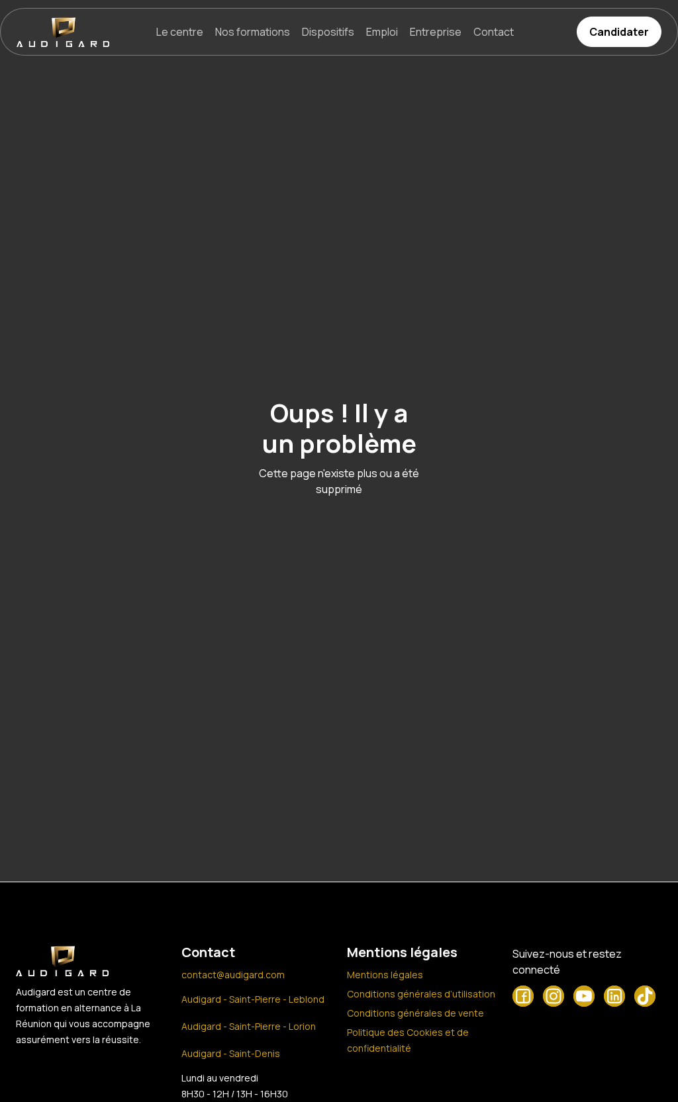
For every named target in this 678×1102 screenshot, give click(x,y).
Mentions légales (385, 974)
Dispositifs (328, 31)
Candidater (619, 31)
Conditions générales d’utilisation (421, 993)
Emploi (382, 31)
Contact (493, 31)
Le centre (179, 31)
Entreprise (435, 31)
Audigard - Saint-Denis (230, 1053)
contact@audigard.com (233, 974)
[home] (63, 32)
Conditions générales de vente (415, 1013)
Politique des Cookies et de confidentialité (408, 1040)
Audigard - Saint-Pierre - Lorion (248, 1026)
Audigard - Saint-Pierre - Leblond (252, 999)
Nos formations (252, 31)
